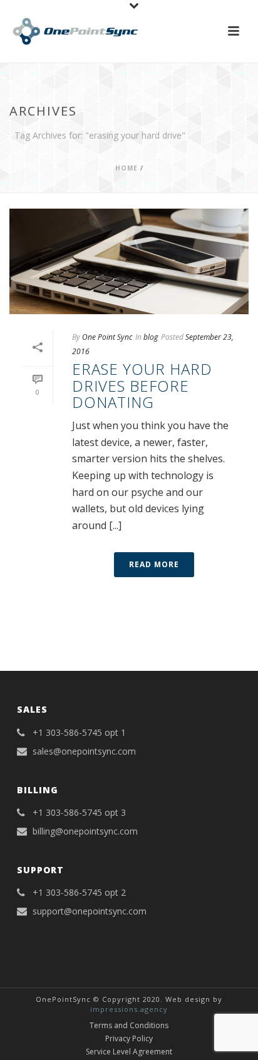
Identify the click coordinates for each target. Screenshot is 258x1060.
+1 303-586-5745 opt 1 (79, 732)
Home (126, 168)
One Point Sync (107, 337)
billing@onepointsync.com (85, 831)
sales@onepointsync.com (84, 751)
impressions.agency (129, 1009)
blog (150, 337)
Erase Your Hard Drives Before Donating (142, 385)
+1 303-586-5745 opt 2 (79, 892)
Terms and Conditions (129, 1026)
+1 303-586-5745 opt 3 (79, 812)
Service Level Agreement (129, 1052)
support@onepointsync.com (90, 911)
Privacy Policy (129, 1039)
